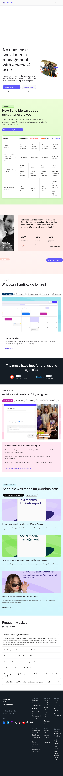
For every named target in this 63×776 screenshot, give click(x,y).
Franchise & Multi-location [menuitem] (47, 705)
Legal (48, 767)
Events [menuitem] (56, 744)
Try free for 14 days (53, 260)
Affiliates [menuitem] (57, 703)
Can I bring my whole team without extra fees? (19, 650)
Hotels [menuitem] (46, 724)
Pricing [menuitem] (56, 700)
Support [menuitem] (46, 730)
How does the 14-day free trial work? (16, 635)
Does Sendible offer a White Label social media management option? (27, 682)
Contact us (6, 699)
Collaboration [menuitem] (36, 705)
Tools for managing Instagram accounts (17, 468)
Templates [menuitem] (57, 736)
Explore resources (7, 607)
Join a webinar (8, 705)
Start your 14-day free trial (11, 130)
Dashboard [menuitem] (35, 700)
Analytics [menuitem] (35, 708)
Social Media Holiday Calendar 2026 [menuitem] (57, 755)
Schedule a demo (29, 87)
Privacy (40, 767)
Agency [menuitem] (46, 700)
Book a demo (7, 702)
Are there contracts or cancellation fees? (17, 668)
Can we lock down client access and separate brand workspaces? (25, 662)
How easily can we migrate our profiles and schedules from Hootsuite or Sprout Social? (30, 675)
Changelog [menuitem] (47, 743)
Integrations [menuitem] (36, 711)
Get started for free (10, 87)
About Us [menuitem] (57, 705)
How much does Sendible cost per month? (18, 656)
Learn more (8, 348)
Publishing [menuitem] (35, 703)
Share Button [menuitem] (36, 719)
